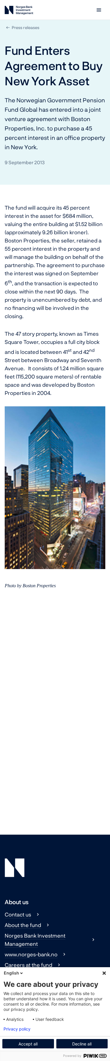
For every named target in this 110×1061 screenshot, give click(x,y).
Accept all (28, 1043)
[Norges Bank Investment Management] (19, 11)
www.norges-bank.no (31, 954)
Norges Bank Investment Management (35, 939)
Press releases (25, 27)
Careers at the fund (28, 965)
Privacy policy (17, 1029)
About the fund (23, 925)
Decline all (82, 1043)
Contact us (18, 914)
